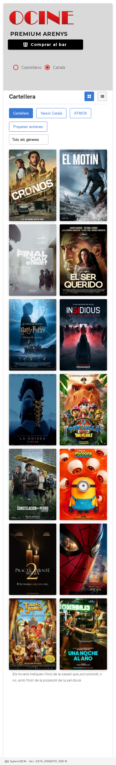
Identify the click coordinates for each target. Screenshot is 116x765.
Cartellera (21, 113)
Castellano (31, 67)
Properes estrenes (28, 126)
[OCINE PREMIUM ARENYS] (42, 18)
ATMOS (80, 113)
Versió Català (51, 113)
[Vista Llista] (102, 96)
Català (59, 67)
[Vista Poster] (89, 96)
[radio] (15, 67)
